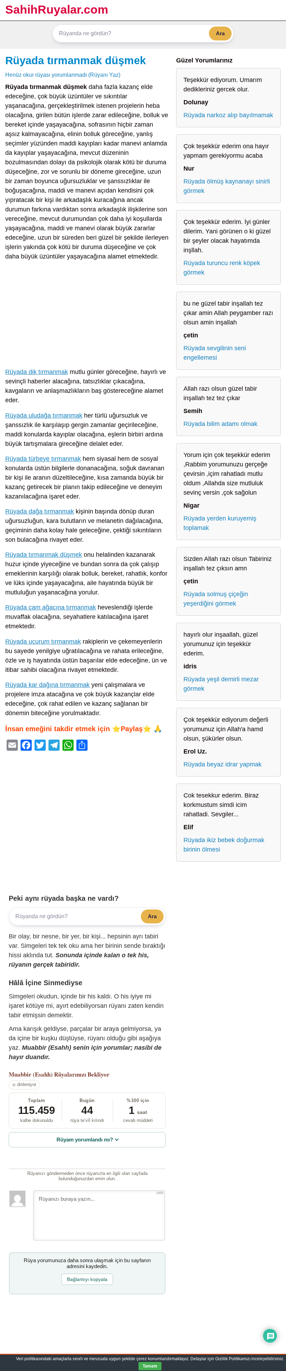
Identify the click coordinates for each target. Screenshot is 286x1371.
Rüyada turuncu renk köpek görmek (221, 268)
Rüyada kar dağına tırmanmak (47, 684)
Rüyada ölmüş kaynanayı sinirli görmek (226, 186)
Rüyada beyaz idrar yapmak (222, 764)
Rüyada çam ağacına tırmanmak (50, 607)
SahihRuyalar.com (56, 9)
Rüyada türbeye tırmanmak (43, 458)
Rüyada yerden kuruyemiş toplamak (219, 523)
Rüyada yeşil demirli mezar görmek (221, 684)
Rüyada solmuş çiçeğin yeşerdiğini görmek (215, 599)
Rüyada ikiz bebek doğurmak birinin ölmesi (223, 845)
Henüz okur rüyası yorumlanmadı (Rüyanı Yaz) (62, 75)
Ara (220, 33)
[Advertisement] (87, 316)
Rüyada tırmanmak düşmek (75, 60)
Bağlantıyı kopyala (87, 1279)
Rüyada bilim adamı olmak (220, 423)
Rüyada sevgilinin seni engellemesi (214, 353)
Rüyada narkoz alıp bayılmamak (228, 115)
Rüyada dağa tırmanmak (39, 511)
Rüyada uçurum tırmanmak (43, 641)
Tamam (150, 1366)
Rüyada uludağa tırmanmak (43, 415)
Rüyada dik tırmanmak (36, 371)
